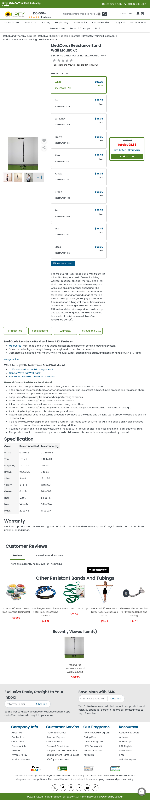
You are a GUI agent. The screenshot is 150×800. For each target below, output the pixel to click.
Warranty (65, 330)
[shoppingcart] (142, 13)
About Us (16, 732)
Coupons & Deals (129, 732)
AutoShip (89, 755)
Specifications (40, 330)
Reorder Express (55, 737)
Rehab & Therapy (80, 28)
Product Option (60, 73)
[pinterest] (95, 787)
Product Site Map (21, 759)
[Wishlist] (44, 141)
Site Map (16, 750)
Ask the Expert (127, 759)
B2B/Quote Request (57, 759)
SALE (97, 28)
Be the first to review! (88, 65)
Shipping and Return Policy (61, 750)
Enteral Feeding (101, 22)
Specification (19, 439)
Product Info (15, 330)
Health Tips (125, 741)
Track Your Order (56, 732)
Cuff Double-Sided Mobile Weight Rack (31, 369)
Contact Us (125, 13)
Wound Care (11, 22)
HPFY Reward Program (97, 732)
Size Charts (125, 750)
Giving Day (90, 737)
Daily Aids (120, 22)
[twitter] (55, 787)
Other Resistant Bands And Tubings (75, 578)
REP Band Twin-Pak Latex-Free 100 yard (31, 376)
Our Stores (17, 741)
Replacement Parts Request (62, 755)
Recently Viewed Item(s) (75, 632)
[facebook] (63, 787)
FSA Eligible (125, 746)
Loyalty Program (93, 741)
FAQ (121, 755)
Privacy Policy (19, 755)
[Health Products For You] (15, 14)
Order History (54, 741)
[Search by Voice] (99, 14)
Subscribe (41, 704)
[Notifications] (138, 13)
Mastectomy (57, 28)
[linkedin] (79, 787)
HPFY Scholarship (93, 746)
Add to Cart (127, 156)
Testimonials (18, 746)
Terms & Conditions (57, 746)
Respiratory (61, 22)
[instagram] (71, 787)
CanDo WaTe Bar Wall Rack (25, 373)
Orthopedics (80, 22)
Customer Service (62, 726)
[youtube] (87, 787)
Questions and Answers (64, 65)
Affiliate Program (93, 750)
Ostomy (45, 22)
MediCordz (15, 345)
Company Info (24, 726)
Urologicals (29, 22)
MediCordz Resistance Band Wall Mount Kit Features (38, 341)
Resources (128, 726)
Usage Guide (11, 359)
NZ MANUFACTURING (67, 56)
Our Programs (96, 726)
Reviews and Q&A (91, 330)
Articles (123, 737)
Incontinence (138, 22)
